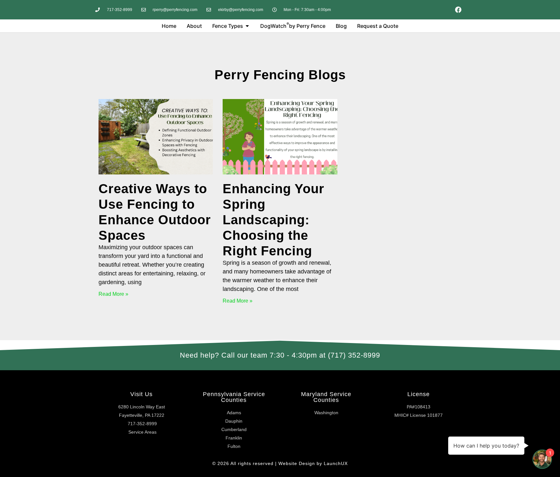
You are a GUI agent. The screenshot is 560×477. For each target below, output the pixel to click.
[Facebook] (458, 9)
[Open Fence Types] (247, 26)
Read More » (113, 294)
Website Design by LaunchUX (313, 463)
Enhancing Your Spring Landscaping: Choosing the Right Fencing (273, 220)
